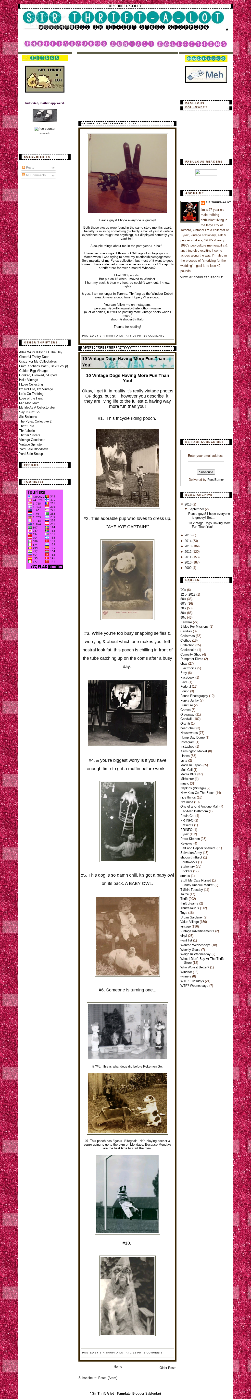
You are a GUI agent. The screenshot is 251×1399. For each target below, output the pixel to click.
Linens (185, 756)
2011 (188, 557)
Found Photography (194, 696)
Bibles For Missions (195, 626)
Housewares (189, 733)
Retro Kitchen (190, 839)
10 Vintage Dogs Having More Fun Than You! (123, 361)
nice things (188, 797)
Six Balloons (28, 417)
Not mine (187, 802)
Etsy (184, 673)
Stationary (188, 866)
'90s (183, 590)
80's (183, 613)
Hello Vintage (28, 380)
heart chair (188, 728)
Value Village (190, 922)
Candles (186, 631)
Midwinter (187, 779)
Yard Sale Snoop (31, 454)
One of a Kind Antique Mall (199, 806)
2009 (188, 568)
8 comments (153, 1352)
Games (186, 710)
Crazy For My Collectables (38, 361)
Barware (186, 622)
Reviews (186, 843)
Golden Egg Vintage (33, 371)
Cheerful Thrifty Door (34, 357)
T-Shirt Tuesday (192, 890)
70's (183, 608)
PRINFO (186, 830)
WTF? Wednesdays (194, 986)
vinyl (184, 936)
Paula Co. (187, 816)
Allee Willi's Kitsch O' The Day (40, 352)
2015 (188, 535)
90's (183, 617)
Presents (187, 825)
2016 (188, 504)
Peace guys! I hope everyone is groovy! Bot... (209, 515)
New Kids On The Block (197, 793)
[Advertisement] (38, 259)
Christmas (188, 636)
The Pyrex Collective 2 (35, 421)
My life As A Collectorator (37, 407)
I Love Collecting (31, 384)
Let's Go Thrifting (31, 394)
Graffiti (185, 723)
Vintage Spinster (31, 444)
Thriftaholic (27, 431)
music (185, 783)
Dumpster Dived (192, 659)
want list (186, 940)
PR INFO (187, 820)
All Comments (35, 175)
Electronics (188, 668)
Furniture (187, 705)
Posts (29, 167)
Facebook (187, 677)
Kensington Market (194, 751)
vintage (186, 926)
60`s (184, 603)
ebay (184, 663)
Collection (187, 645)
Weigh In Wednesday (196, 954)
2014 (188, 541)
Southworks (189, 862)
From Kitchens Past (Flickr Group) (43, 366)
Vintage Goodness (32, 440)
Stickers (186, 871)
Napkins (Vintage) (193, 788)
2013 (188, 546)
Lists (184, 760)
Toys (184, 913)
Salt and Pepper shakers (198, 848)
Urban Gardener (192, 917)
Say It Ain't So (29, 412)
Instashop (187, 746)
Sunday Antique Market (197, 885)
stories (185, 876)
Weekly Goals (190, 950)
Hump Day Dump (193, 737)
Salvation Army (191, 853)
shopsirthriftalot (191, 857)
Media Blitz (188, 774)
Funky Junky (190, 700)
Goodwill (186, 719)
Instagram (188, 742)
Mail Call (187, 770)
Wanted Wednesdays (196, 945)
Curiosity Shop (191, 654)
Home (118, 1366)
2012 (188, 551)
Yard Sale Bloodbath (33, 449)
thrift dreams (189, 903)
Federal (186, 686)
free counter (44, 133)
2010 (188, 562)
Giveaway (187, 714)
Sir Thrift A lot (103, 1393)
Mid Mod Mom (29, 403)
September (196, 509)
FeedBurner (215, 480)
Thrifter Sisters (29, 435)
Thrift (184, 899)
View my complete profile (201, 277)
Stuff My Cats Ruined (196, 880)
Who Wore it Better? (195, 967)
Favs (184, 682)
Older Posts (168, 1368)
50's (183, 599)
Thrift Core (26, 426)
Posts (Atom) (107, 1378)
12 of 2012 (188, 594)
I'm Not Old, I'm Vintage (36, 389)
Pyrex (185, 834)
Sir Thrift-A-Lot (218, 202)
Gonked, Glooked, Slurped (38, 375)
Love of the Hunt (31, 398)
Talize (185, 894)
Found (185, 691)
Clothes (186, 640)
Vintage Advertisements (197, 931)
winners (186, 976)
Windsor (186, 972)
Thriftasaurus (190, 908)
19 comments (154, 335)
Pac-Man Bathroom (194, 811)
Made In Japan (191, 765)
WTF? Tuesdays (192, 981)
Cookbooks (188, 650)
